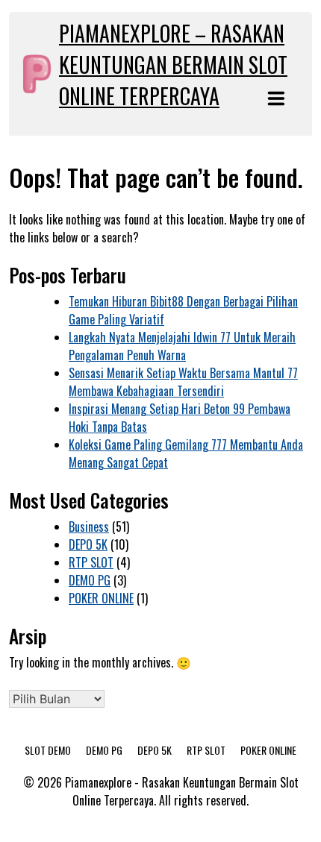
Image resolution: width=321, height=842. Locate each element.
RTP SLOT (91, 562)
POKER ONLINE (101, 598)
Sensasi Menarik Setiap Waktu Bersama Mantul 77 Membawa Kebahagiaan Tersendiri (183, 382)
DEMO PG (89, 580)
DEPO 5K (88, 544)
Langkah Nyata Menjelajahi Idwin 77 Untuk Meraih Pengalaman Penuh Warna (182, 346)
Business (89, 526)
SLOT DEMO (48, 750)
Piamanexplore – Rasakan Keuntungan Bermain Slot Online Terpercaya (173, 64)
